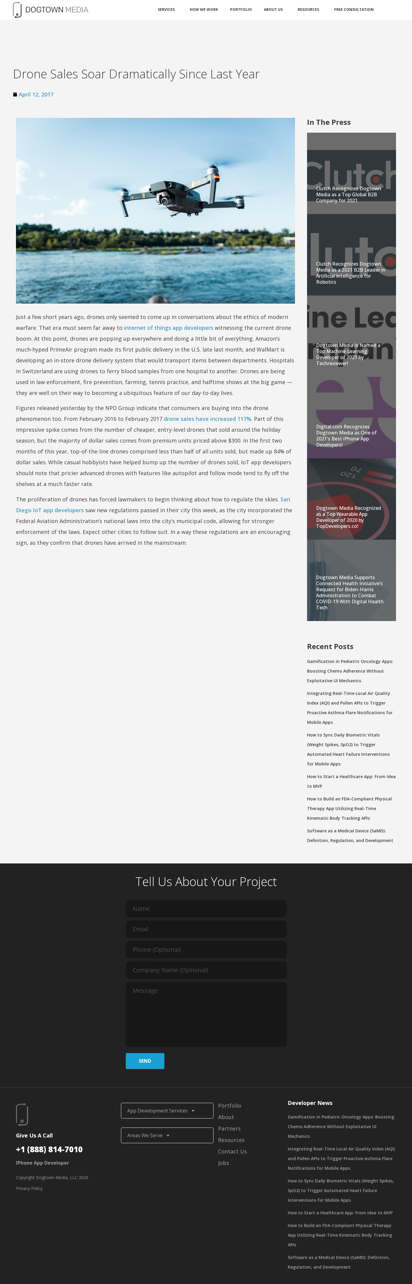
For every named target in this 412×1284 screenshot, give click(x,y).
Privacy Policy (29, 1188)
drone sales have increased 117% (207, 418)
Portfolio (241, 9)
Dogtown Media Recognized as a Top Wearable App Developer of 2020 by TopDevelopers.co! (348, 517)
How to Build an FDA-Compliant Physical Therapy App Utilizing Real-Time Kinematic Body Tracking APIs (349, 808)
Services (166, 9)
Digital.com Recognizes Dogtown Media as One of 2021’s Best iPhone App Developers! (346, 435)
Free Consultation (354, 9)
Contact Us (232, 1151)
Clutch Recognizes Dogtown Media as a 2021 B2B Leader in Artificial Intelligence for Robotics (350, 272)
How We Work (204, 9)
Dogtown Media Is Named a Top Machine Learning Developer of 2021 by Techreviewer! (348, 354)
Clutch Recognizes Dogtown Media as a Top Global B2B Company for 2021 (348, 194)
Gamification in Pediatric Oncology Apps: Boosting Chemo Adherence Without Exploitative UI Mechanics (350, 670)
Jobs (223, 1162)
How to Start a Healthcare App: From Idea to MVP (340, 1213)
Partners (229, 1128)
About (226, 1117)
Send (145, 1061)
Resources (308, 9)
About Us (273, 9)
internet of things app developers (168, 327)
